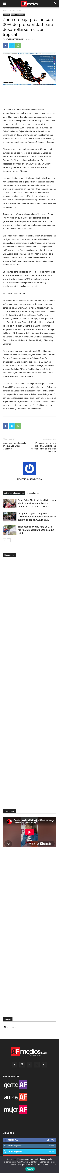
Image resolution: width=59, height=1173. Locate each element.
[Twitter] (12, 45)
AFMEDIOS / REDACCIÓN (15, 39)
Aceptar (30, 1169)
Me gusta (50, 1140)
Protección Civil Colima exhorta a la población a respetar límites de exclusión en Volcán (43, 447)
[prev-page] (4, 540)
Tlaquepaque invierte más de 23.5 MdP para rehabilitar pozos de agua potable (36, 529)
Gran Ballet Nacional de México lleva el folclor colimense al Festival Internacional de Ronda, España (37, 503)
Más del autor (33, 493)
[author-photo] (29, 475)
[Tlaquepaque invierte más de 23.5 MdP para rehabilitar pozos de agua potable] (9, 530)
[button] (4, 3)
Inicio (4, 10)
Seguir (51, 1146)
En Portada (20, 14)
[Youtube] (44, 1064)
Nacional (12, 10)
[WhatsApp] (18, 45)
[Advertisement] (29, 760)
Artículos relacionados (14, 493)
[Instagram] (22, 1064)
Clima (19, 10)
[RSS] (29, 1064)
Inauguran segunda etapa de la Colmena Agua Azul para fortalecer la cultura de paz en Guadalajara (37, 516)
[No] (55, 1164)
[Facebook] (5, 45)
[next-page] (9, 540)
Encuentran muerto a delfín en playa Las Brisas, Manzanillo (15, 446)
